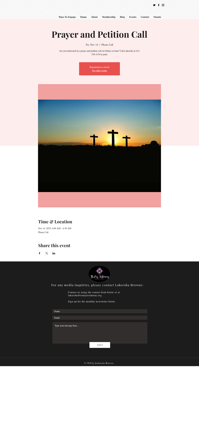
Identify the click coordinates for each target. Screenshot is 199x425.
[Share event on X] (46, 253)
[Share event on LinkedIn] (53, 253)
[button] (94, 17)
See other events (99, 70)
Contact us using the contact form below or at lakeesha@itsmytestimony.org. (94, 294)
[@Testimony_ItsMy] (154, 5)
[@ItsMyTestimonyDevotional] (158, 5)
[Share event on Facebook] (39, 253)
